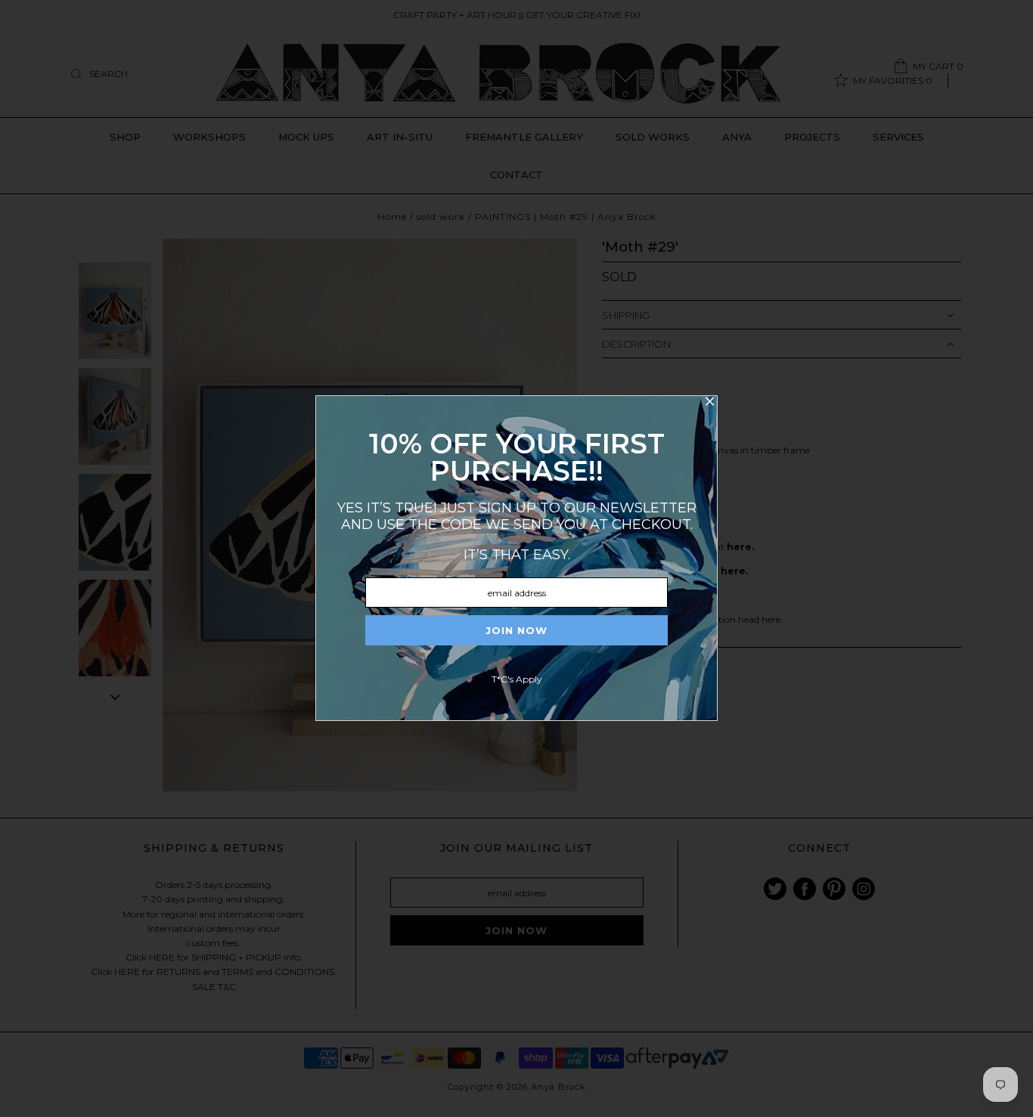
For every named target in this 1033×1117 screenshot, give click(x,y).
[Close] (709, 403)
